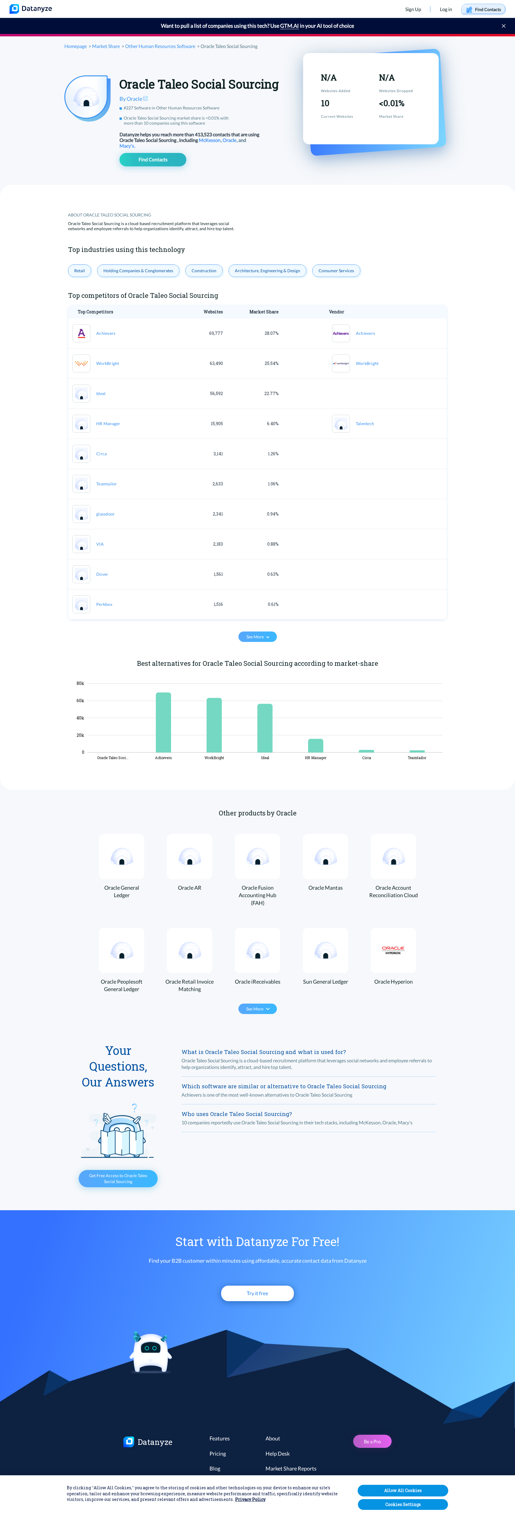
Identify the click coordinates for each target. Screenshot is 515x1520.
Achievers (105, 333)
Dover (102, 574)
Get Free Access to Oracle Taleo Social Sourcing (118, 1178)
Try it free (257, 1293)
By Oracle (131, 98)
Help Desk (278, 1453)
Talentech (365, 423)
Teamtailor (106, 483)
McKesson (210, 140)
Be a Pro (372, 1441)
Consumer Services (336, 270)
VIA (100, 544)
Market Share (106, 46)
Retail (79, 270)
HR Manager (108, 423)
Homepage (75, 46)
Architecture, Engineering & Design (267, 270)
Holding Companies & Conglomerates (138, 270)
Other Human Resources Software (160, 46)
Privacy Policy (250, 1499)
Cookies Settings (403, 1504)
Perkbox (104, 604)
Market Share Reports (291, 1468)
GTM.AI (289, 25)
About (273, 1438)
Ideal (101, 393)
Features (220, 1438)
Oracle (230, 140)
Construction (204, 270)
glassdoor (105, 513)
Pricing (218, 1453)
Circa (101, 453)
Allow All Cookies (403, 1490)
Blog (215, 1468)
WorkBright (107, 363)
